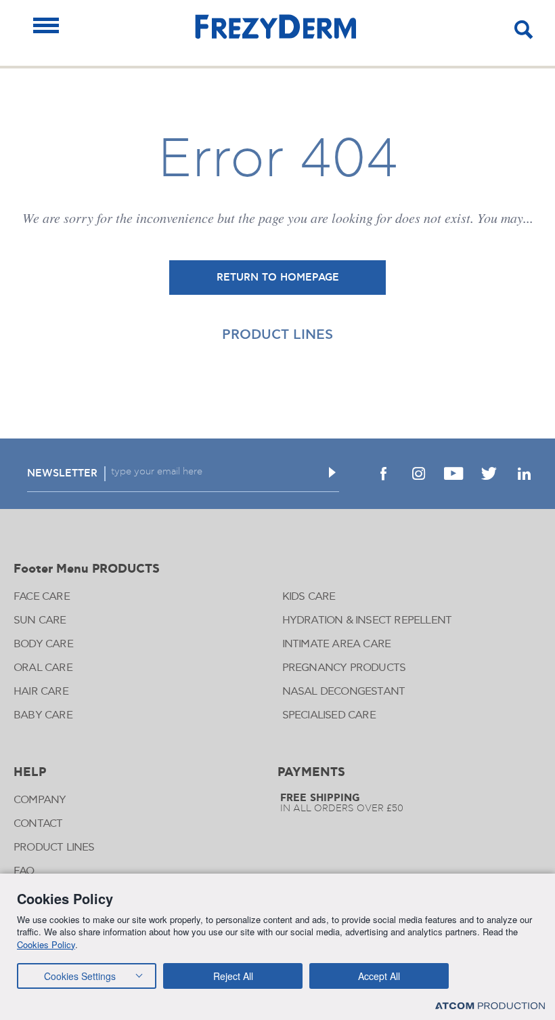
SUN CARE (40, 620)
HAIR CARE (41, 691)
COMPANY (40, 800)
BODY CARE (43, 644)
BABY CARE (43, 715)
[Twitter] (488, 473)
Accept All (379, 976)
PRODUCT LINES (277, 335)
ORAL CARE (43, 667)
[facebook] (383, 473)
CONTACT (38, 823)
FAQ (24, 871)
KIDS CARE (309, 596)
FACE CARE (42, 596)
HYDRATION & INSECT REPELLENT (367, 620)
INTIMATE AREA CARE (336, 644)
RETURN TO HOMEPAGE (278, 277)
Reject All (233, 976)
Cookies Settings (80, 976)
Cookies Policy (46, 944)
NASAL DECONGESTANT (343, 691)
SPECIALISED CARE (329, 715)
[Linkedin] (524, 473)
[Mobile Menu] (46, 25)
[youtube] (453, 473)
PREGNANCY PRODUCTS (344, 667)
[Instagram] (418, 473)
